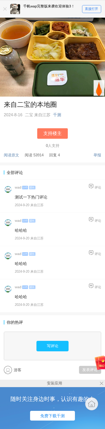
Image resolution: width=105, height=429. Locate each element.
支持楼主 (52, 133)
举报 (97, 155)
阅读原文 (11, 155)
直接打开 (91, 9)
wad (18, 187)
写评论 (52, 346)
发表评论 (90, 369)
